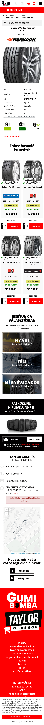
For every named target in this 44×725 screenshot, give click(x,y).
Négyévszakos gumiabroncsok (22, 657)
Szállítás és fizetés (22, 686)
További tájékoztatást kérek (22, 722)
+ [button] (7, 509)
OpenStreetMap (22, 553)
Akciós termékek (22, 671)
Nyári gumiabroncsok (22, 650)
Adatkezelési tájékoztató (30, 444)
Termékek (12, 16)
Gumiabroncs (21, 16)
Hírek (22, 667)
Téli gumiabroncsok (22, 653)
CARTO (37, 553)
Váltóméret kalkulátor (22, 646)
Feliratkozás (34, 439)
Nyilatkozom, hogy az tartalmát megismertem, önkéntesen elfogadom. (23, 445)
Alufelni (22, 660)
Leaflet (13, 553)
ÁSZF (22, 690)
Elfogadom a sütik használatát (22, 717)
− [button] (7, 513)
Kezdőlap (4, 16)
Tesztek (22, 664)
